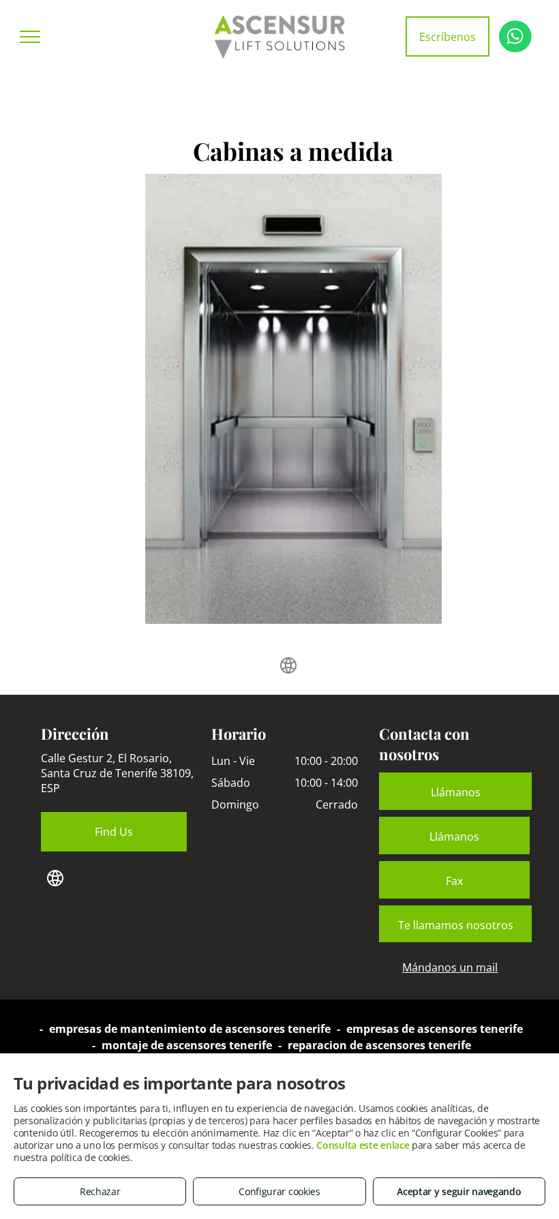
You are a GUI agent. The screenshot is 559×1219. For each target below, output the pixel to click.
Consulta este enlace (362, 1145)
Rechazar (100, 1191)
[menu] (30, 37)
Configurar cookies (279, 1191)
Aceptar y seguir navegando (459, 1191)
